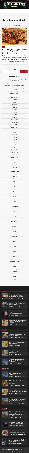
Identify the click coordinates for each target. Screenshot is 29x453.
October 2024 (14, 154)
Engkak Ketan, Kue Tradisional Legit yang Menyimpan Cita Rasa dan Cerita (18, 391)
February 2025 (14, 144)
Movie (14, 251)
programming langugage (14, 261)
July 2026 (14, 102)
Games (14, 223)
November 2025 (14, 122)
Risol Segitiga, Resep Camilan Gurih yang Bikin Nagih (14, 82)
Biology (14, 183)
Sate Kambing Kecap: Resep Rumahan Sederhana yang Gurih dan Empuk (17, 431)
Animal (14, 173)
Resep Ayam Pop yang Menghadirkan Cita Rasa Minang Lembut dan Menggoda (17, 321)
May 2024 (14, 167)
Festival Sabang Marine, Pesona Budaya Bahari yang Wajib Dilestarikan (16, 360)
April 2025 (14, 139)
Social (14, 264)
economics (14, 208)
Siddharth (12, 315)
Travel (14, 274)
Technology (14, 269)
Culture (14, 201)
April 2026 (14, 109)
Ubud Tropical (14, 449)
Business (14, 191)
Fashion (14, 216)
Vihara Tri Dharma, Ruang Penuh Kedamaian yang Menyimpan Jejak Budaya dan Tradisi (17, 334)
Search (14, 69)
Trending (14, 276)
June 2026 (14, 104)
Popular (14, 259)
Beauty (14, 178)
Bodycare (14, 188)
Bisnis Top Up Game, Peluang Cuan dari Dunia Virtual (17, 304)
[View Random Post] (26, 11)
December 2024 (14, 149)
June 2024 (14, 164)
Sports (14, 266)
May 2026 (14, 107)
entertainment (14, 213)
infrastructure (14, 236)
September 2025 (14, 127)
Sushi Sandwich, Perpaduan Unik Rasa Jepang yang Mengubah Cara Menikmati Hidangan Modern (18, 295)
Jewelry (14, 239)
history (14, 231)
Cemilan (14, 196)
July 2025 (14, 132)
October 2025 (14, 124)
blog (14, 186)
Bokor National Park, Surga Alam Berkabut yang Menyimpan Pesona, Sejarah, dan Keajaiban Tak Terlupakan (17, 400)
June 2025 (14, 134)
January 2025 (14, 147)
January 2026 (14, 117)
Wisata (14, 279)
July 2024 (14, 162)
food (3, 47)
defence (14, 203)
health (14, 229)
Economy (14, 211)
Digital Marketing (14, 206)
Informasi (14, 234)
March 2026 (14, 112)
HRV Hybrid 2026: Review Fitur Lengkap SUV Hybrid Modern (16, 423)
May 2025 (14, 137)
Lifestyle (14, 244)
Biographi (14, 181)
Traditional (14, 271)
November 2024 (14, 152)
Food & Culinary (14, 221)
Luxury (14, 246)
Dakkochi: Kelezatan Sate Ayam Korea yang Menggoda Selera (14, 50)
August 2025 (14, 129)
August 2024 (14, 159)
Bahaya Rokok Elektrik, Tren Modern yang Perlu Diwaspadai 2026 (17, 312)
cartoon (14, 193)
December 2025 (14, 119)
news (14, 254)
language (14, 241)
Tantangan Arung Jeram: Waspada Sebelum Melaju (15, 85)
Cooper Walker (13, 443)
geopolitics (14, 226)
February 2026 (14, 114)
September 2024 (14, 157)
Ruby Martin (12, 425)
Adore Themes (17, 451)
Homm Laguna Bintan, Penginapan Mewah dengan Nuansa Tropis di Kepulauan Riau (17, 440)
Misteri (14, 249)
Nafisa (4, 53)
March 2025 (14, 142)
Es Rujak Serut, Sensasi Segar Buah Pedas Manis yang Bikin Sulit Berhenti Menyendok (18, 382)
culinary (14, 198)
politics (14, 256)
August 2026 (14, 99)
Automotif (14, 176)
